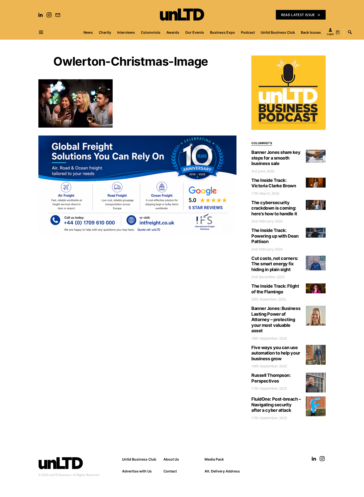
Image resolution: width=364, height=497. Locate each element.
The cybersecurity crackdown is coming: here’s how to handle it (274, 208)
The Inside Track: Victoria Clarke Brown (273, 183)
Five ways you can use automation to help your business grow (275, 353)
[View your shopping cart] (338, 32)
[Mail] (57, 14)
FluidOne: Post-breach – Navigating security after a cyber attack (276, 404)
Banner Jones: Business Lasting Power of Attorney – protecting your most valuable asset (275, 319)
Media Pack (214, 459)
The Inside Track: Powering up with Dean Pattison (275, 236)
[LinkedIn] (40, 14)
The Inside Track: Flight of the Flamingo (275, 288)
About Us (171, 459)
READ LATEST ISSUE (298, 14)
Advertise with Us (137, 471)
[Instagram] (49, 14)
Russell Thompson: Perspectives (270, 378)
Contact (170, 471)
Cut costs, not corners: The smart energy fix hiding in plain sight (274, 264)
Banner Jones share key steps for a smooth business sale (275, 158)
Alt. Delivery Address (222, 471)
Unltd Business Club (139, 459)
